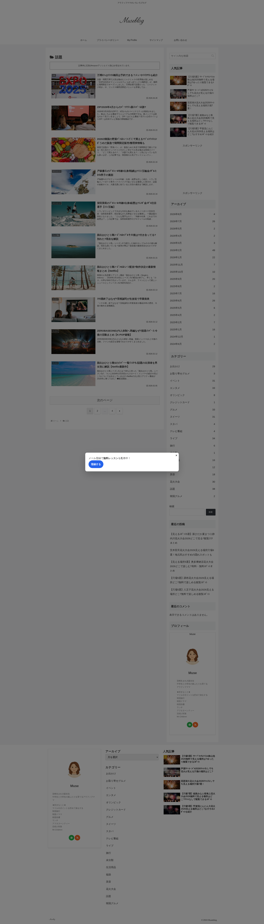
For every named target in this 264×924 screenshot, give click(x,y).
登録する (96, 464)
